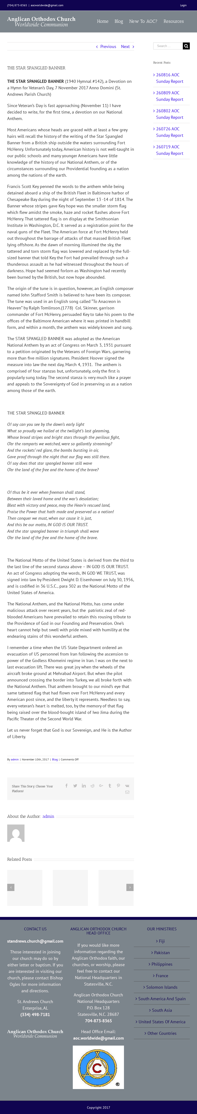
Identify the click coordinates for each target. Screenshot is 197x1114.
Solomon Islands (162, 987)
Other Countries (162, 1033)
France (162, 975)
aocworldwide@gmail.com (47, 5)
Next (125, 46)
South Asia (162, 1010)
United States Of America (162, 1021)
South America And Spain (162, 998)
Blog (55, 759)
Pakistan (162, 952)
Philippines (162, 964)
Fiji (162, 941)
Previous (108, 46)
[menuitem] (183, 5)
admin (15, 759)
